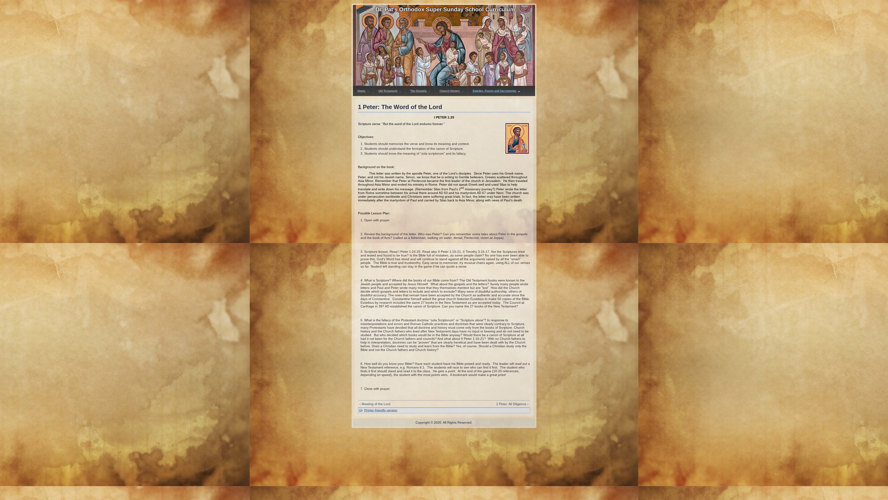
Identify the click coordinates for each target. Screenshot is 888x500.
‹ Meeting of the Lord (375, 404)
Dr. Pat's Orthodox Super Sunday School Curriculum (445, 9)
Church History (450, 91)
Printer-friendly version (380, 410)
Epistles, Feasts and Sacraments (495, 91)
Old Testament (388, 91)
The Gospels (418, 91)
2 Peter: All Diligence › (512, 404)
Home (362, 91)
